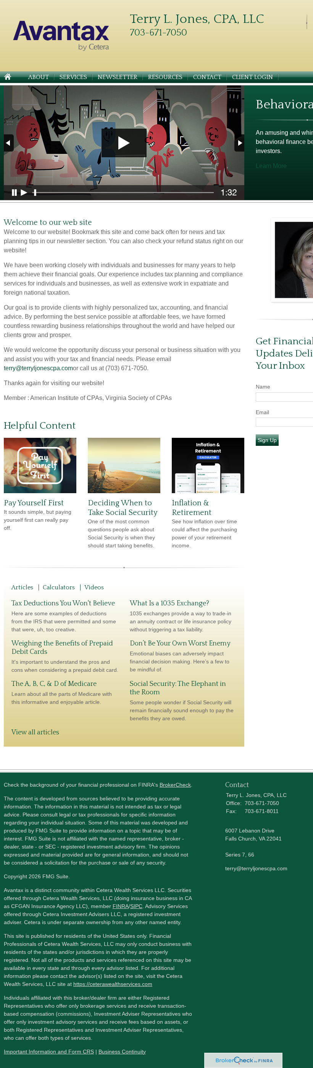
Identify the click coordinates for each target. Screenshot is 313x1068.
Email (262, 412)
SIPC (136, 906)
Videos (94, 587)
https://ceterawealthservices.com (112, 984)
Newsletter (117, 77)
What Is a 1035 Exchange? (169, 603)
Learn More (271, 166)
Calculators (59, 587)
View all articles (35, 732)
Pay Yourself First (34, 503)
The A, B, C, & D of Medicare (54, 684)
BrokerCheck (175, 785)
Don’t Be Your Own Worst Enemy (180, 643)
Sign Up (267, 440)
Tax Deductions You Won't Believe (63, 603)
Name (263, 387)
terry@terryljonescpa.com (38, 368)
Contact (207, 77)
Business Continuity (122, 1052)
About (38, 77)
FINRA (121, 906)
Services (73, 77)
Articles (22, 587)
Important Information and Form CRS (49, 1052)
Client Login (252, 77)
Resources (165, 77)
